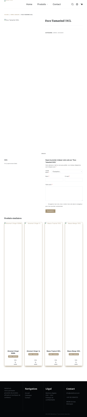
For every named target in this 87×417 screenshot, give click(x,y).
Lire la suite (15, 362)
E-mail (67, 176)
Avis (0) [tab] (43, 153)
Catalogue (28, 395)
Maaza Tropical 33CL (54, 351)
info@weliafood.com (73, 393)
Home (29, 4)
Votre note (47, 171)
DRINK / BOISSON (58, 32)
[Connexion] (77, 4)
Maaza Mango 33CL (73, 351)
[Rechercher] (72, 4)
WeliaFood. (7, 388)
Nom (47, 176)
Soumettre (50, 211)
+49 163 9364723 (72, 397)
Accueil (27, 393)
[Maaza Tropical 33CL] (53, 286)
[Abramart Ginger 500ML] (13, 286)
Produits (41, 4)
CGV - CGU (49, 395)
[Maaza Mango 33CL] (74, 286)
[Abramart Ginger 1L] (33, 286)
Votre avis (48, 184)
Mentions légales (51, 393)
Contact (57, 4)
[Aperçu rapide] (11, 362)
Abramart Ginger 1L (33, 351)
